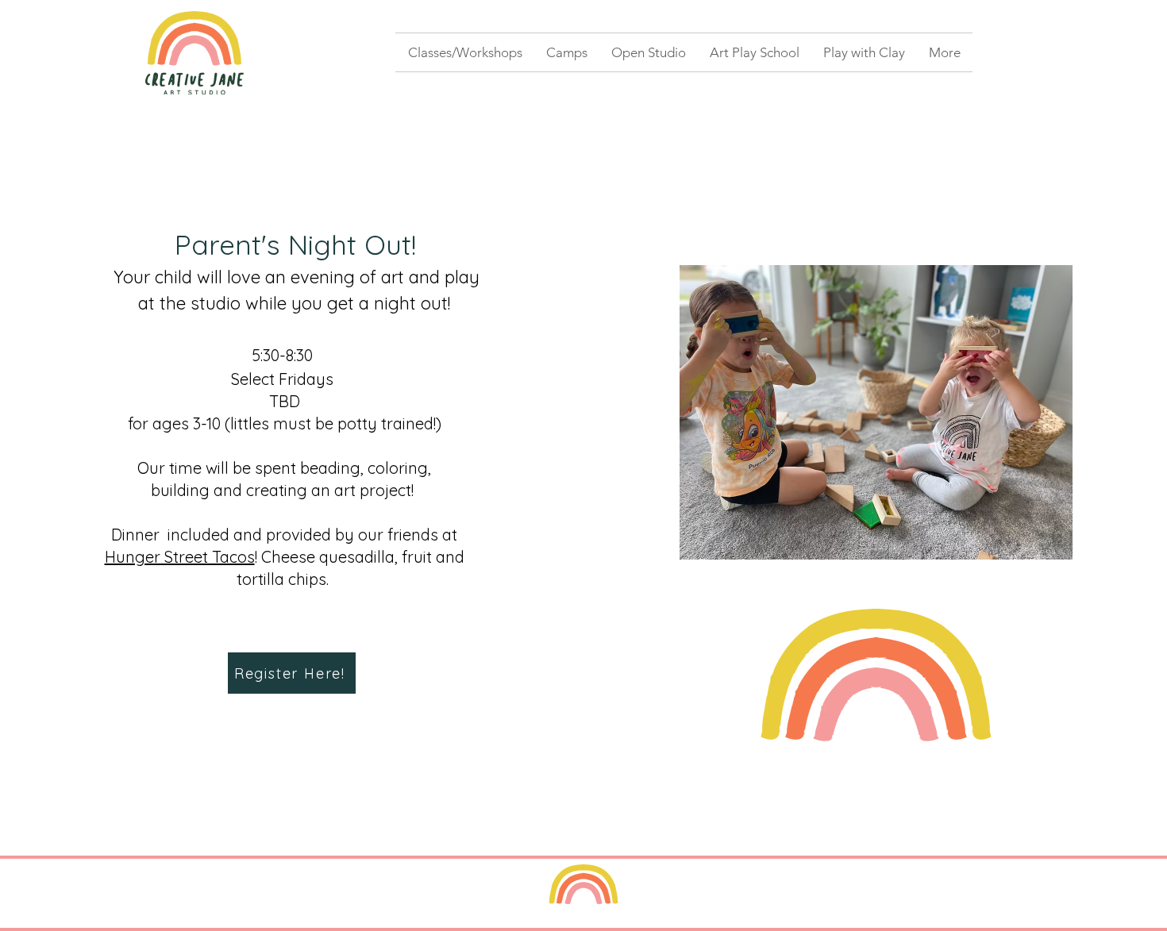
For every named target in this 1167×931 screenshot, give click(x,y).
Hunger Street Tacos (180, 557)
